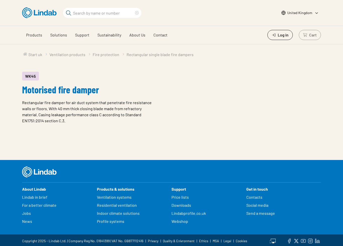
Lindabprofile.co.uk (189, 213)
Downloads (181, 205)
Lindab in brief (34, 197)
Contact (160, 34)
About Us (137, 34)
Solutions (58, 34)
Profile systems (110, 221)
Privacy (153, 241)
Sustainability (109, 34)
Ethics (203, 241)
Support (82, 34)
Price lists (180, 197)
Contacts (254, 197)
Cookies (241, 241)
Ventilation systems (114, 197)
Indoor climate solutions (118, 213)
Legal (227, 241)
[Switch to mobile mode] (273, 240)
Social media (257, 205)
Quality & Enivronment (179, 241)
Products (34, 34)
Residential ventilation (117, 205)
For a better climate (39, 205)
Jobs (26, 213)
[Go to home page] (40, 13)
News (27, 221)
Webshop (180, 221)
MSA (216, 241)
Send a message (260, 213)
